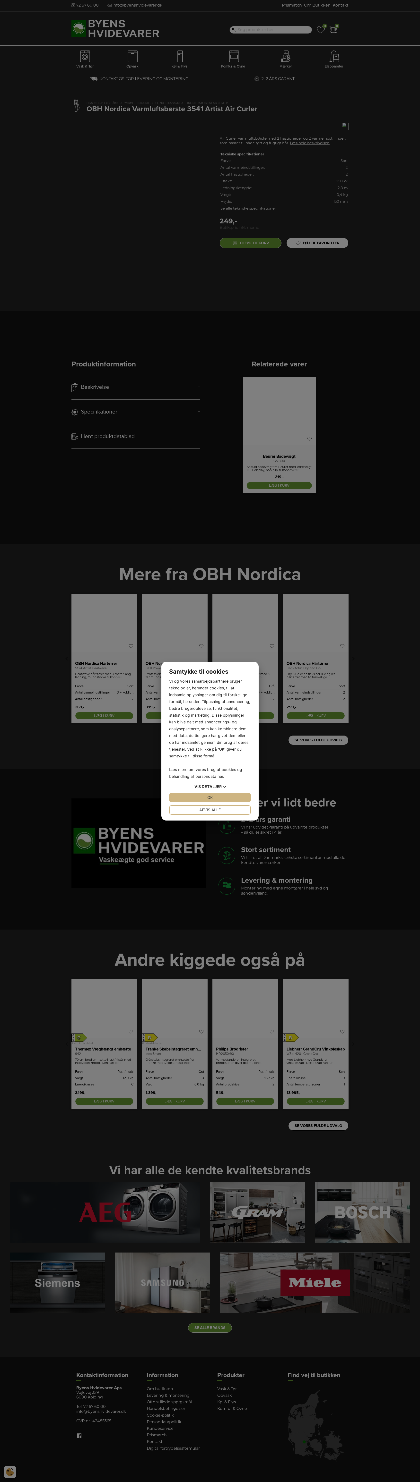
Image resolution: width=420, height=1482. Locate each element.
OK (210, 797)
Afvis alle (210, 809)
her (220, 776)
